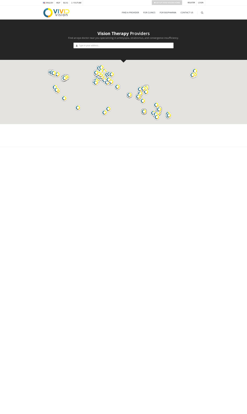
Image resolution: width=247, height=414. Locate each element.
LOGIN (200, 2)
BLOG (65, 3)
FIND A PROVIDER (130, 12)
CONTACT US (187, 12)
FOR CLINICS (149, 12)
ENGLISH (49, 3)
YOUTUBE (77, 3)
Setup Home (168, 2)
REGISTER (191, 2)
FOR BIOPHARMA (168, 12)
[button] (195, 71)
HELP (58, 3)
